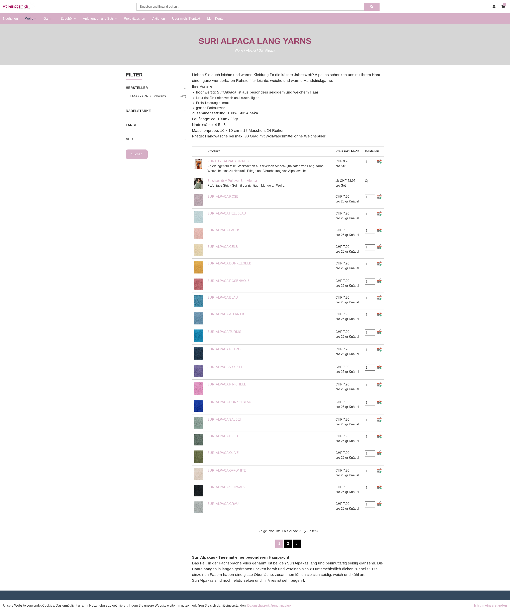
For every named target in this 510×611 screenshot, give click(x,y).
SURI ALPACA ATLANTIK (225, 314)
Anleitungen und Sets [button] (98, 18)
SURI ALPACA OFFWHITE (226, 470)
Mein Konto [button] (215, 18)
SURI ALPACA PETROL (224, 349)
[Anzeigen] (366, 180)
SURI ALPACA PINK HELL (226, 384)
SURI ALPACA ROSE (222, 196)
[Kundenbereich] (495, 7)
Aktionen (158, 18)
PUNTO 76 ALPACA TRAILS (228, 161)
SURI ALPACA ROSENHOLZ (228, 281)
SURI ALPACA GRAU (223, 503)
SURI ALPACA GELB (222, 246)
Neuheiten (10, 18)
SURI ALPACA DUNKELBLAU (229, 402)
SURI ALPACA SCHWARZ (226, 487)
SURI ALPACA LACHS (223, 230)
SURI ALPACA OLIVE (223, 452)
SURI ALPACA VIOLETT (225, 367)
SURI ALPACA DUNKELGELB (229, 263)
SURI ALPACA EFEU (222, 436)
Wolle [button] (29, 18)
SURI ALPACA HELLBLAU (226, 213)
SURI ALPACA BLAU (222, 297)
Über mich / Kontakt (186, 18)
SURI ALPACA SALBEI (224, 419)
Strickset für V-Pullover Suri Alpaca (232, 180)
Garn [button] (46, 18)
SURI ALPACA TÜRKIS (224, 331)
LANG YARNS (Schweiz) (148, 96)
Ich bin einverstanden (490, 605)
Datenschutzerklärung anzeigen (270, 605)
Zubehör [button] (67, 18)
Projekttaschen (134, 18)
